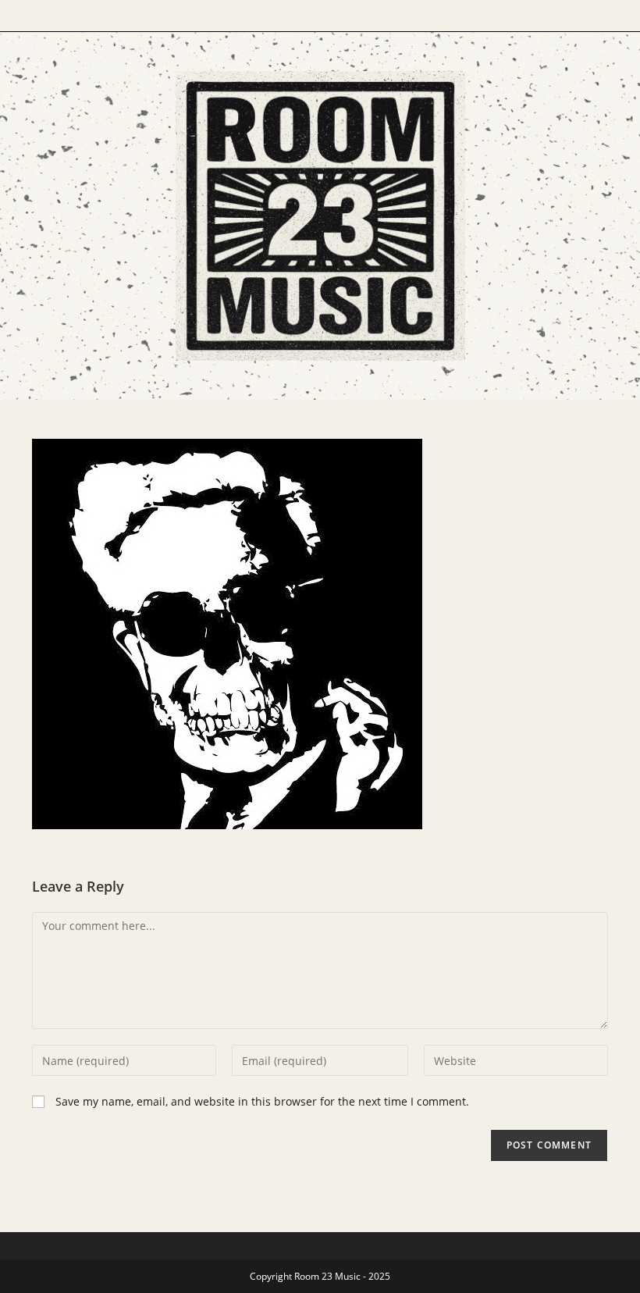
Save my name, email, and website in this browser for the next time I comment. (262, 1101)
